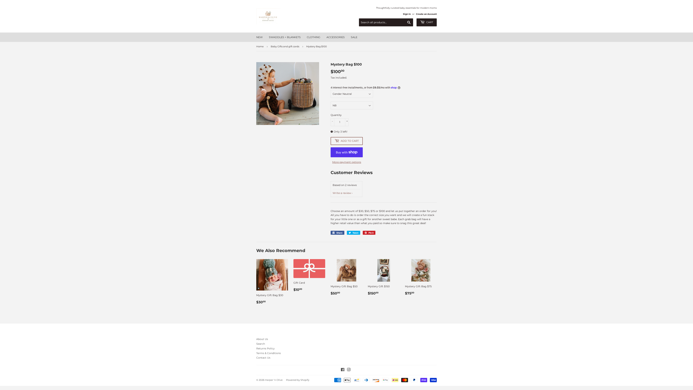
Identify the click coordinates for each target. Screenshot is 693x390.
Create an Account (426, 14)
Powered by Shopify (297, 379)
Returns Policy (265, 348)
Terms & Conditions (268, 353)
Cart (429, 22)
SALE (354, 37)
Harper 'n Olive (274, 379)
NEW (259, 37)
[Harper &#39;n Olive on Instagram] (349, 370)
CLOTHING (313, 37)
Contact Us (263, 357)
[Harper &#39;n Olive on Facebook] (343, 370)
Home (260, 46)
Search (260, 343)
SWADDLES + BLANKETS (285, 37)
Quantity (336, 115)
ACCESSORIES (335, 37)
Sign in (407, 14)
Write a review (342, 193)
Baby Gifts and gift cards (285, 46)
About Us (262, 339)
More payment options (346, 162)
